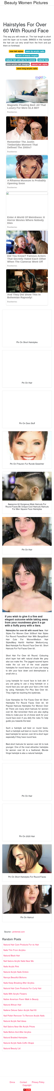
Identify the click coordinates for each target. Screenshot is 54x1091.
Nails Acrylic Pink (11, 966)
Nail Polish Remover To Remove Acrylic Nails (23, 1015)
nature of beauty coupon (27, 55)
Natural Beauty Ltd (11, 1048)
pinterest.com (18, 931)
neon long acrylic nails (27, 68)
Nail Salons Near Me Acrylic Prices (19, 1026)
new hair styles (16, 51)
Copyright (27, 1085)
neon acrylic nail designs (17, 64)
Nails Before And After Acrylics (17, 1032)
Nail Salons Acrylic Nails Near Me (18, 961)
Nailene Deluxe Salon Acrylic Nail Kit (19, 1010)
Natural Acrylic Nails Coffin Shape (18, 1042)
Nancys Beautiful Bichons (14, 977)
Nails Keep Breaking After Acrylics (18, 982)
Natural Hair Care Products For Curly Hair (22, 988)
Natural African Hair (12, 1004)
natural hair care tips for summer (20, 59)
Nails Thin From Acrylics (14, 950)
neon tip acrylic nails (35, 51)
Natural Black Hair (11, 955)
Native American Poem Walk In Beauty (20, 999)
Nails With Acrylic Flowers (15, 993)
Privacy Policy (38, 1082)
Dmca (12, 1082)
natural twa (43, 59)
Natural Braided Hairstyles (15, 1037)
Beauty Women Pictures (26, 2)
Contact (23, 1082)
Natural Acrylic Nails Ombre (16, 971)
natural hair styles (40, 64)
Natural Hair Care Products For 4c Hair (21, 944)
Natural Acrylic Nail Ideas (14, 1021)
